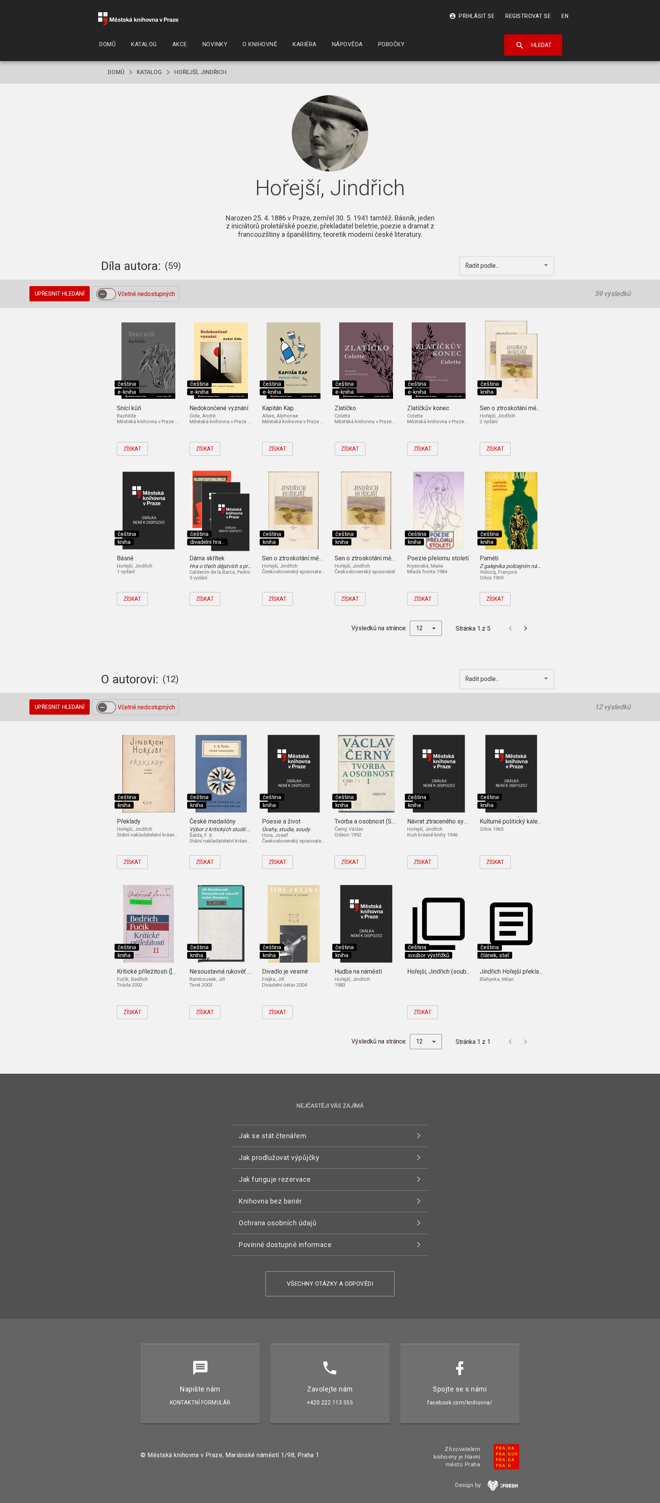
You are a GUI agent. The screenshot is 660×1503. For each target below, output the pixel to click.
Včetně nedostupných (146, 294)
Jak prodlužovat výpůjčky (279, 1158)
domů (116, 72)
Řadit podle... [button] (483, 265)
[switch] (106, 294)
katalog (149, 72)
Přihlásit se (472, 16)
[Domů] (138, 19)
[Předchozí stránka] (510, 628)
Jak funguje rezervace (275, 1179)
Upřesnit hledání (59, 293)
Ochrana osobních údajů (277, 1223)
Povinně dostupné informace (285, 1245)
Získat (132, 449)
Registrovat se (528, 16)
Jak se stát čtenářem (272, 1136)
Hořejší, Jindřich (200, 72)
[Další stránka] (525, 628)
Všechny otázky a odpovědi (330, 1283)
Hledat (533, 45)
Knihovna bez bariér (270, 1201)
